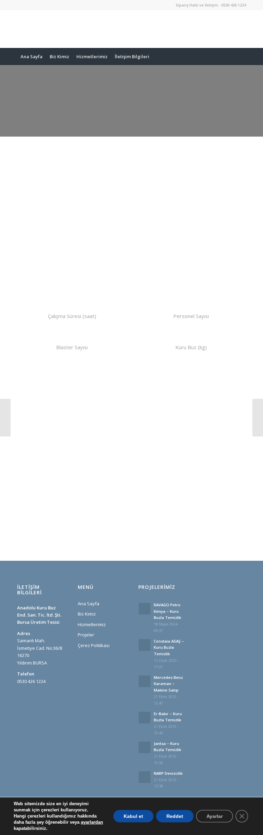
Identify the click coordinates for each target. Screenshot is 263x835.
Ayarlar (214, 816)
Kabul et (133, 816)
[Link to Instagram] (220, 29)
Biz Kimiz (87, 614)
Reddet (174, 816)
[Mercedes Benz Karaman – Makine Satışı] (257, 418)
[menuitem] (31, 56)
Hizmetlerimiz (92, 624)
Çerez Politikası (94, 645)
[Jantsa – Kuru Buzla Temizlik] (5, 418)
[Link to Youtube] (241, 29)
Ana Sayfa (88, 603)
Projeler (86, 635)
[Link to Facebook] (230, 29)
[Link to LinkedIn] (210, 29)
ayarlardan (92, 822)
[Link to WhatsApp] (200, 29)
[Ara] (242, 56)
